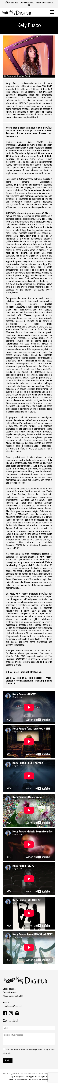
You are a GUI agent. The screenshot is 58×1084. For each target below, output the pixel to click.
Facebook (24, 672)
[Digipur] (16, 14)
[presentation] (9, 57)
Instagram (36, 672)
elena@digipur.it (24, 680)
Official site (12, 672)
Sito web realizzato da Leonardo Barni (20, 1079)
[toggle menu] (52, 12)
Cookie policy (42, 1076)
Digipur (9, 680)
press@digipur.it (15, 1006)
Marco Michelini (44, 1079)
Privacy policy (31, 1076)
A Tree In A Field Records (27, 677)
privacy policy (7, 1053)
